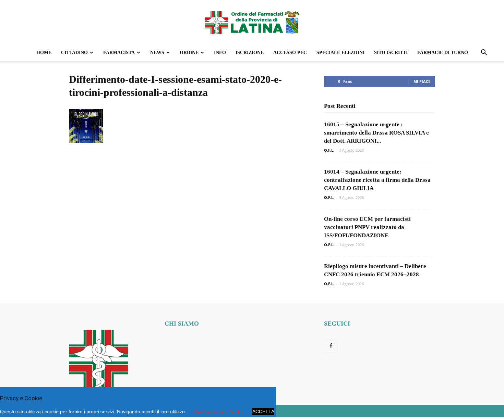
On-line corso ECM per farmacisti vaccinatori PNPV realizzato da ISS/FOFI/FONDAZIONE (367, 227)
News (157, 52)
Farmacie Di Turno (442, 52)
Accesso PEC (290, 52)
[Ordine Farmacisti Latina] (252, 22)
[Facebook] (331, 346)
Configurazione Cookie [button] (219, 411)
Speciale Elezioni (340, 52)
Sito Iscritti (391, 52)
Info (220, 52)
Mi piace (421, 81)
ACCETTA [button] (263, 411)
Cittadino (74, 52)
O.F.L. (329, 150)
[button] (484, 53)
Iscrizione (250, 52)
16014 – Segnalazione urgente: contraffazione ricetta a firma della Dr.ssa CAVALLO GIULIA (377, 179)
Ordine (189, 52)
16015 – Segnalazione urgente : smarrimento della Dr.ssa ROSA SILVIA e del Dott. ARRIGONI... (376, 132)
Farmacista (119, 52)
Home (43, 52)
